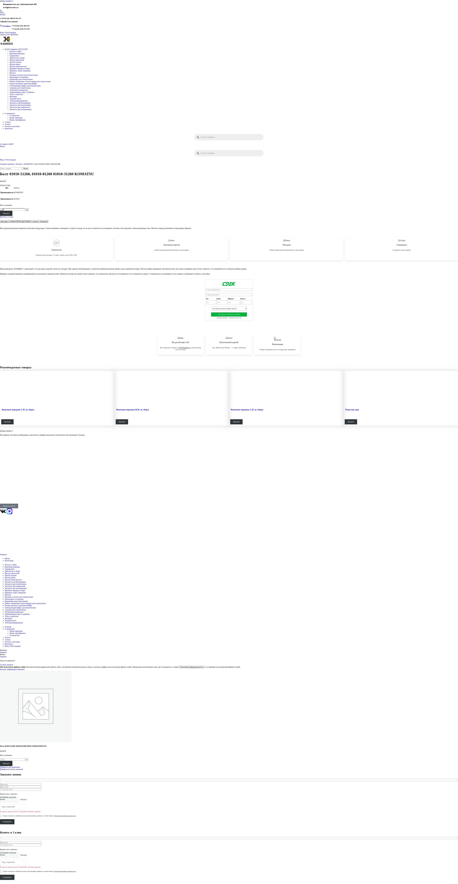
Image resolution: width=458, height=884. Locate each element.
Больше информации (9, 669)
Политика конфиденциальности (9, 540)
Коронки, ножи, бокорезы (20, 71)
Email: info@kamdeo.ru (8, 499)
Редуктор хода (352, 409)
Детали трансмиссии (18, 66)
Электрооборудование (19, 101)
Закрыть (3, 554)
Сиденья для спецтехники (20, 88)
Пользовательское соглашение (9, 548)
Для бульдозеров (6, 450)
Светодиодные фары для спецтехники (25, 86)
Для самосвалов (5, 456)
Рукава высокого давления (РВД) (23, 84)
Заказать (6, 213)
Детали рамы (15, 64)
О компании (5, 468)
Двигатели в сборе (17, 58)
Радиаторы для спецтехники (21, 79)
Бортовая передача (17, 54)
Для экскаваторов (6, 460)
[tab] (4, 221)
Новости (3, 478)
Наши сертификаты (18, 120)
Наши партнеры (16, 118)
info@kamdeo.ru (11, 7)
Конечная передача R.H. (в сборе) (132, 409)
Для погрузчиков (6, 453)
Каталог (19, 164)
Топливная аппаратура (19, 90)
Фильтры (13, 96)
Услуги (3, 463)
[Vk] (3, 511)
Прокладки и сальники (19, 77)
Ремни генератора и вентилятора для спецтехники (30, 81)
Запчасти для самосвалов (20, 107)
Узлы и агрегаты (16, 94)
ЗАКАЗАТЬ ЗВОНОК (9, 35)
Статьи (2, 481)
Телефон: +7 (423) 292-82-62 (10, 492)
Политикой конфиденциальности (192, 667)
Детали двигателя (17, 60)
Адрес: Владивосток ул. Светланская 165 (14, 496)
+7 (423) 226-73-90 (21, 29)
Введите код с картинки (8, 794)
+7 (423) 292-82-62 (21, 26)
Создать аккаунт (6, 665)
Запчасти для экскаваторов (20, 109)
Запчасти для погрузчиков (20, 105)
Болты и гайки (15, 51)
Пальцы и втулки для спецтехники (24, 75)
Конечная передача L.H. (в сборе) (18, 409)
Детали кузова (15, 62)
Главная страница (7, 164)
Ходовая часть (15, 99)
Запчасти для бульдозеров (20, 103)
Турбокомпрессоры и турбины (22, 92)
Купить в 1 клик (6, 217)
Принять (21, 669)
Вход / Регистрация (13, 646)
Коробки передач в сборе (20, 69)
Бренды (2, 484)
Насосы (13, 73)
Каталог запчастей (7, 447)
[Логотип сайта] (6, 1)
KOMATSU (28, 164)
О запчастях (14, 116)
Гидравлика (14, 56)
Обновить (23, 799)
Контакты (3, 471)
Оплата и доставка (6, 475)
